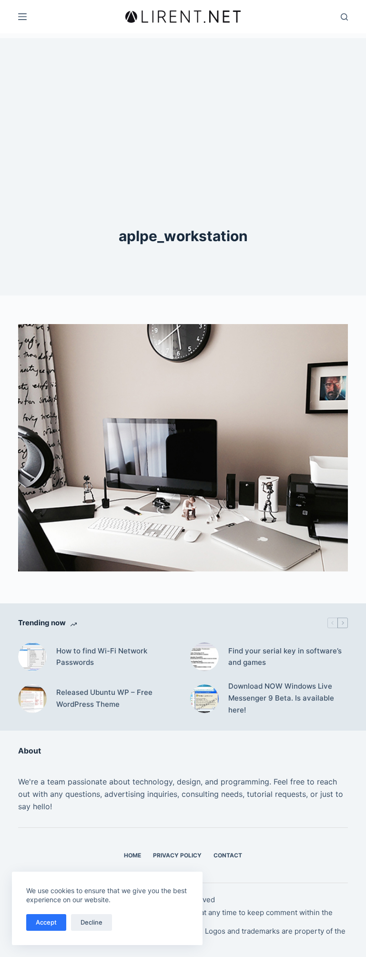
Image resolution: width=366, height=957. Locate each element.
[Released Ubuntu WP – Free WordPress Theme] (32, 698)
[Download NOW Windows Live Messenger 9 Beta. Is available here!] (204, 698)
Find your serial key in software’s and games (285, 656)
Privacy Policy (177, 855)
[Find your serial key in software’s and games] (204, 656)
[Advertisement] (183, 105)
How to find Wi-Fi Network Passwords (101, 656)
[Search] (344, 16)
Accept (46, 922)
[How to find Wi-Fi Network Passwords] (32, 656)
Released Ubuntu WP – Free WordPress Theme (104, 698)
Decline (91, 922)
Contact (228, 855)
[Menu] (22, 16)
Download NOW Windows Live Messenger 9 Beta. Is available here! (281, 698)
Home (132, 855)
